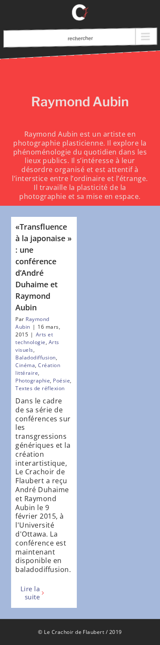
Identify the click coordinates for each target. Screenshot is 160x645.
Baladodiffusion (35, 357)
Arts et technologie (34, 338)
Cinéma (25, 365)
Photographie (32, 380)
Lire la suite (30, 593)
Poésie (61, 380)
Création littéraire (37, 369)
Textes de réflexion (39, 388)
